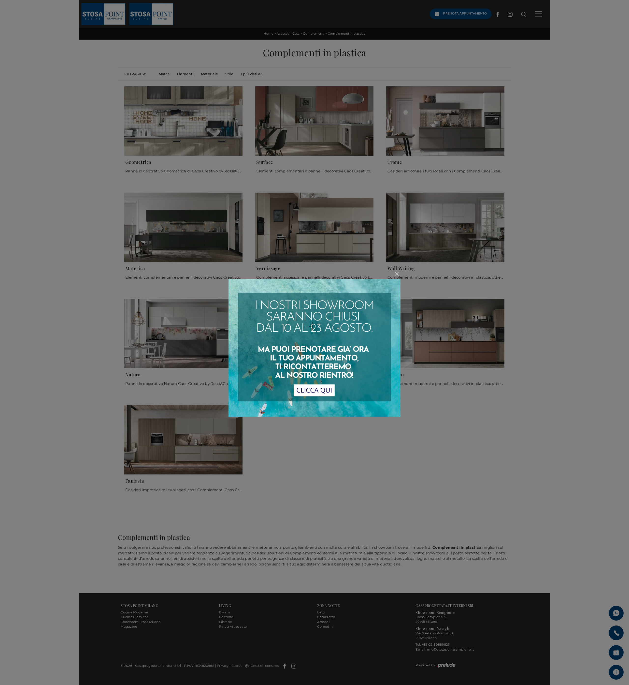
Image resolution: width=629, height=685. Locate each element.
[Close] (396, 273)
